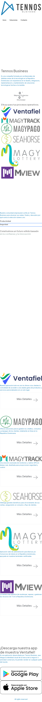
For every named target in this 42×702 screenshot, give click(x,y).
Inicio (4, 20)
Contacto (24, 20)
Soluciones (13, 20)
